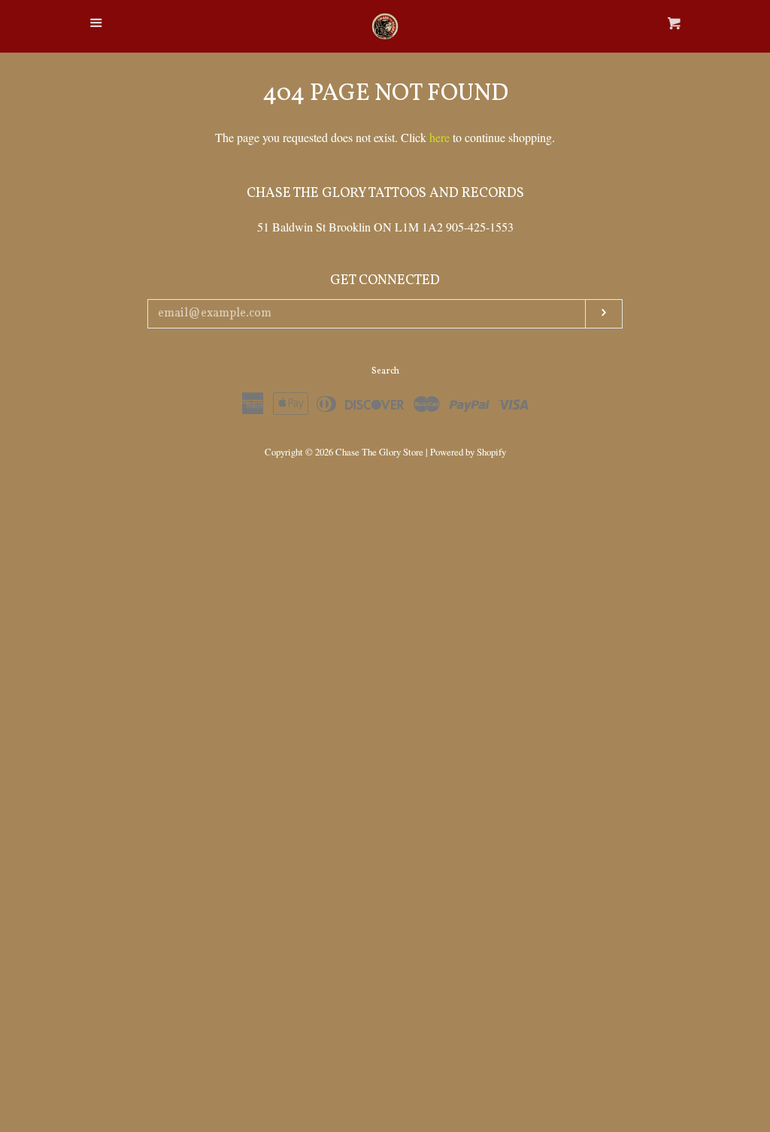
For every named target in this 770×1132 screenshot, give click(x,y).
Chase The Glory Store (379, 452)
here (439, 137)
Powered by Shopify (468, 452)
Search (385, 371)
